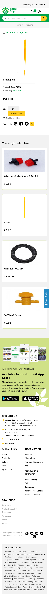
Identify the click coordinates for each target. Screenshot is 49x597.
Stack (7, 222)
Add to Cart (16, 113)
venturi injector (30, 560)
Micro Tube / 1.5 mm (13, 269)
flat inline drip (10, 573)
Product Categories (17, 32)
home (4, 454)
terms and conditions (34, 462)
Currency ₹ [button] (39, 5)
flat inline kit (39, 590)
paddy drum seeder (31, 587)
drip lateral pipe (11, 571)
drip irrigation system (26, 551)
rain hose (26, 576)
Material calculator (33, 495)
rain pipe (9, 582)
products (6, 458)
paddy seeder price (13, 587)
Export (5, 524)
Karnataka (6, 516)
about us (28, 454)
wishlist (5, 466)
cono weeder (19, 565)
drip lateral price (36, 568)
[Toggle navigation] (45, 12)
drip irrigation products (14, 557)
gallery (5, 462)
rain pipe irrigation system (26, 582)
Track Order (46, 297)
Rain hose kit (21, 584)
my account (7, 470)
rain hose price (20, 579)
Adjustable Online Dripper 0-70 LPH (21, 176)
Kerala (4, 520)
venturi (18, 560)
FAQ (26, 483)
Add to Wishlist (12, 118)
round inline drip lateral (30, 571)
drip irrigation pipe (23, 554)
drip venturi (25, 562)
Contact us (29, 487)
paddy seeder (35, 584)
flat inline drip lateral (27, 573)
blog (26, 466)
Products (29, 25)
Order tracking (31, 479)
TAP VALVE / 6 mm (12, 315)
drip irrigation (10, 551)
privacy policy (30, 458)
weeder (30, 565)
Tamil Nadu (6, 505)
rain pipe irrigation (36, 579)
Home (18, 25)
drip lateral (22, 568)
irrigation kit (38, 554)
